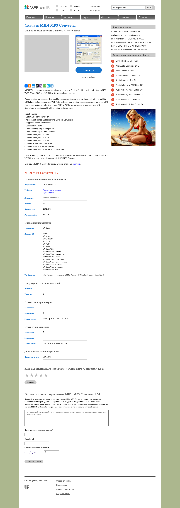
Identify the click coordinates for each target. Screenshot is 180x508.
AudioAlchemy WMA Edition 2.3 (129, 95)
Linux (62, 10)
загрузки (76, 164)
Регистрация (95, 10)
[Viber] (40, 85)
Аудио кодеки (48, 193)
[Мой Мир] (33, 85)
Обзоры (105, 17)
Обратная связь (63, 481)
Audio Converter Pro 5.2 (126, 80)
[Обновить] (34, 456)
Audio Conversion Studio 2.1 (128, 75)
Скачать (88, 70)
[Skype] (48, 85)
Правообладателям (65, 489)
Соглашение (61, 485)
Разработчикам (63, 493)
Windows (63, 6)
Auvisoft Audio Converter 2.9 (128, 99)
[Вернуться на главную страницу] (38, 9)
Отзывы (143, 17)
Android (77, 10)
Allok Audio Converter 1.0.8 (127, 66)
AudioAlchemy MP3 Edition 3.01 (129, 85)
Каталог (68, 17)
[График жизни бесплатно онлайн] (133, 146)
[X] (37, 85)
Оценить (30, 382)
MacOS (77, 6)
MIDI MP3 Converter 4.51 (127, 61)
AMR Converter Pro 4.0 (126, 70)
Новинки (125, 17)
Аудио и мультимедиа (52, 190)
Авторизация (95, 6)
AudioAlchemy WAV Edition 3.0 (129, 90)
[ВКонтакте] (26, 85)
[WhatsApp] (44, 85)
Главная (31, 17)
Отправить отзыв (34, 461)
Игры (85, 17)
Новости (50, 17)
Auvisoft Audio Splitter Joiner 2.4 (129, 104)
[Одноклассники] (29, 85)
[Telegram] (51, 85)
